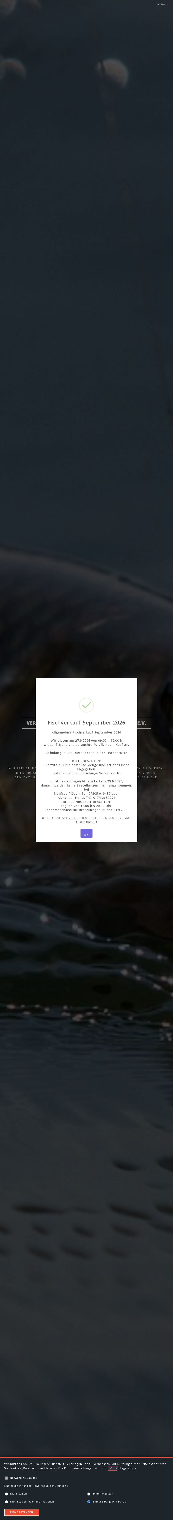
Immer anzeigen (102, 1493)
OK (86, 835)
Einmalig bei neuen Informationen (32, 1501)
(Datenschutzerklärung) (39, 1468)
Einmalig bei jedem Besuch (109, 1501)
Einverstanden (21, 1512)
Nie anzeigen (18, 1493)
